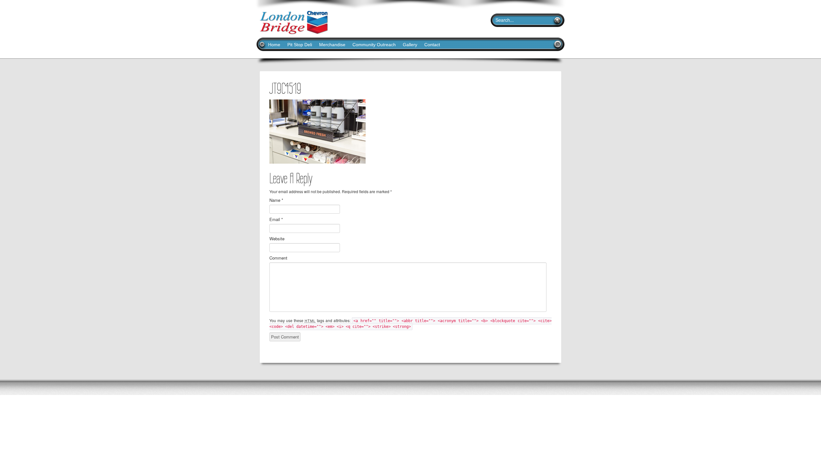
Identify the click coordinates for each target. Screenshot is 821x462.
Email (276, 219)
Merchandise (332, 44)
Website (276, 239)
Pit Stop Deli (299, 44)
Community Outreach (374, 44)
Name (276, 200)
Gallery (410, 44)
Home (274, 44)
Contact (432, 44)
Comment (278, 258)
